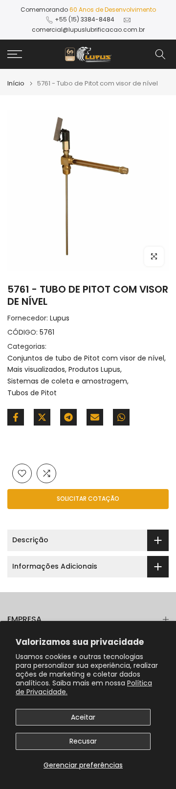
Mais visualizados (36, 369)
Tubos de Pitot (32, 393)
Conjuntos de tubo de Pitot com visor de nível (85, 358)
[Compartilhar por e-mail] (95, 417)
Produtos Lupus (94, 369)
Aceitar (83, 717)
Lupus (59, 318)
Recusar (83, 741)
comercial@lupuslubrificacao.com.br (88, 29)
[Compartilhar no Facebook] (15, 417)
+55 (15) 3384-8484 (84, 19)
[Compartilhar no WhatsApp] (121, 417)
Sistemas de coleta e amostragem (67, 381)
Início (15, 83)
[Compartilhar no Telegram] (68, 417)
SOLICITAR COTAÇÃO (88, 498)
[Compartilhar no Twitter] (42, 417)
